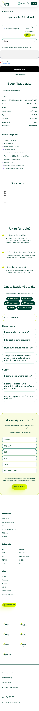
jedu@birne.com (15, 432)
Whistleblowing (7, 677)
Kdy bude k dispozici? (6, 63)
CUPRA (21, 549)
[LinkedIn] (10, 697)
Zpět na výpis (8, 11)
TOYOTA (5, 563)
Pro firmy (5, 526)
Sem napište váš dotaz (13, 470)
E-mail (7, 458)
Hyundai (22, 553)
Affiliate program (7, 594)
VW (20, 563)
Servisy (4, 536)
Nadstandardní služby (9, 529)
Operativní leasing (8, 522)
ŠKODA (21, 560)
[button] (34, 3)
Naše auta (5, 519)
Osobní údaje (6, 682)
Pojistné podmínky (8, 673)
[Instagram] (6, 697)
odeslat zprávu (19, 486)
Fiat (3, 553)
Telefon (7, 464)
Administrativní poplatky (10, 687)
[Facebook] (13, 697)
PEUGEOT (5, 560)
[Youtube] (3, 697)
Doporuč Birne (6, 590)
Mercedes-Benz (24, 556)
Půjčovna (5, 533)
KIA (3, 556)
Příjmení (7, 446)
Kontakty (5, 580)
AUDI (3, 549)
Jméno (7, 440)
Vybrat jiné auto (19, 69)
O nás (4, 576)
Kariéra (4, 583)
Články (4, 587)
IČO (5, 452)
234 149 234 (27, 432)
